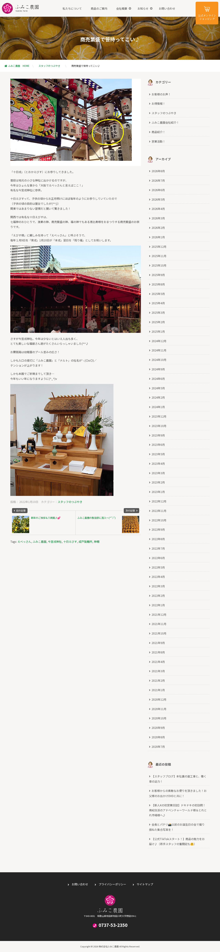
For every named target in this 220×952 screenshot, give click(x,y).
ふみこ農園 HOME (18, 65)
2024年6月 (158, 379)
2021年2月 (158, 680)
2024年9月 (158, 369)
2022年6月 (158, 558)
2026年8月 (158, 171)
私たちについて (72, 8)
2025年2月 (158, 322)
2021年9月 (158, 643)
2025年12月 (159, 246)
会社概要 (121, 8)
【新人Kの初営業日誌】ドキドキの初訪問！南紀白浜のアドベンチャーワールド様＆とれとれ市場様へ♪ (178, 810)
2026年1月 (158, 237)
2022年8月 (158, 539)
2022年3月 (158, 586)
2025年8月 (158, 284)
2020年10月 (159, 718)
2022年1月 (158, 605)
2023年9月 (158, 435)
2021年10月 (159, 633)
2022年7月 (158, 548)
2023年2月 (158, 482)
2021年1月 (158, 690)
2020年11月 (159, 709)
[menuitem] (72, 8)
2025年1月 (158, 331)
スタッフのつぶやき (49, 65)
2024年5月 (158, 388)
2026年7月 (158, 180)
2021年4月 (158, 662)
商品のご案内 (99, 8)
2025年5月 (158, 294)
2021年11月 (159, 624)
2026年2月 (158, 228)
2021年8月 (158, 652)
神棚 (96, 541)
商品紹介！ (158, 132)
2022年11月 (159, 511)
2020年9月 (158, 728)
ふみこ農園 (20, 8)
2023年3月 (158, 473)
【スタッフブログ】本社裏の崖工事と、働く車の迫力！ (177, 778)
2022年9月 (158, 529)
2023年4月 (158, 463)
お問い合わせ (167, 8)
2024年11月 (159, 350)
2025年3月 (158, 312)
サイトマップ (145, 884)
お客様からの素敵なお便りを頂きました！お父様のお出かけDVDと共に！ (178, 793)
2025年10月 (159, 265)
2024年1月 (158, 407)
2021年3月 (158, 671)
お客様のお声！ (161, 94)
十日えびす (70, 541)
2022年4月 (158, 577)
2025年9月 (158, 275)
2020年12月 (159, 699)
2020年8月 (158, 737)
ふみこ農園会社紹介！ (165, 122)
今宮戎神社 (55, 541)
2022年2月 (158, 596)
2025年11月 (159, 256)
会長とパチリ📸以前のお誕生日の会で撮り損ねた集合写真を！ (177, 827)
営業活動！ (158, 141)
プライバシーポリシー (112, 884)
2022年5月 (158, 567)
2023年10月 (159, 426)
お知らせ (143, 8)
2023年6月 (158, 445)
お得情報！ (158, 103)
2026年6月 (158, 190)
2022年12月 (159, 501)
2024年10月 (159, 360)
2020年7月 (158, 747)
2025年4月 (158, 303)
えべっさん (24, 541)
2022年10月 (159, 520)
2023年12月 (159, 416)
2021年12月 (159, 614)
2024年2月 (158, 397)
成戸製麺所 (85, 541)
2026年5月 (158, 199)
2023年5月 (158, 454)
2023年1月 (158, 492)
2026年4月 (158, 209)
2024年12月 (159, 341)
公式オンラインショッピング (207, 13)
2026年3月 (158, 218)
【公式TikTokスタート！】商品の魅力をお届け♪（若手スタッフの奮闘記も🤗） (177, 841)
